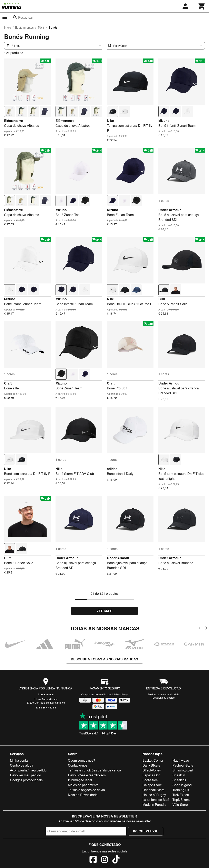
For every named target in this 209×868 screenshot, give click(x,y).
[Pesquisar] (14, 17)
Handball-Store (153, 789)
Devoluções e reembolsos (87, 775)
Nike (110, 120)
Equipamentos (24, 27)
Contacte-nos (46, 694)
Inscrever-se (145, 831)
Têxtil (41, 27)
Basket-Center (152, 760)
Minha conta (19, 760)
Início (7, 27)
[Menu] (5, 17)
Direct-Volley (151, 770)
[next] (206, 628)
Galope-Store (152, 785)
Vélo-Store (180, 804)
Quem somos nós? (81, 760)
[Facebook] (93, 860)
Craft (8, 383)
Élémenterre (13, 120)
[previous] (199, 628)
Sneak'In (178, 775)
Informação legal (80, 780)
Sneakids (179, 780)
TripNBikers (181, 799)
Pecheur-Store (182, 765)
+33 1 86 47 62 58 (46, 707)
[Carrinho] (202, 6)
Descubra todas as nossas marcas (104, 659)
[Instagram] (104, 860)
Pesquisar (25, 17)
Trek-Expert (180, 794)
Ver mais (104, 610)
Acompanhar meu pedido (28, 770)
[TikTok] (116, 860)
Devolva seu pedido (163, 697)
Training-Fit (180, 789)
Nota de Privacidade (83, 794)
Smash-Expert (182, 770)
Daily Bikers (151, 765)
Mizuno (164, 120)
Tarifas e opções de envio (86, 789)
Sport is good (182, 785)
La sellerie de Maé (155, 799)
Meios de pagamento (83, 785)
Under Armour (169, 209)
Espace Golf (151, 775)
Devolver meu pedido (25, 775)
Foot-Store (150, 780)
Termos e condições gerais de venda (94, 770)
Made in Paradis (154, 804)
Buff (161, 299)
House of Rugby (154, 794)
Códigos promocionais (26, 780)
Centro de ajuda (21, 765)
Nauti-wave (180, 760)
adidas (112, 468)
